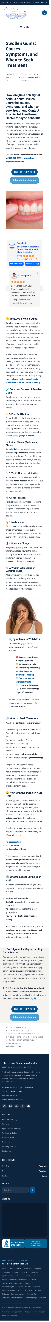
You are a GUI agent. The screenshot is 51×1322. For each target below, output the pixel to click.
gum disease (31, 1031)
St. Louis (38, 1290)
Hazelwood (23, 1279)
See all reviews (16, 264)
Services (5, 1124)
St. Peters (5, 1294)
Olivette (28, 1287)
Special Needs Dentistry (11, 1128)
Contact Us (6, 1151)
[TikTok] (22, 1106)
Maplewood (29, 1283)
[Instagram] (10, 1106)
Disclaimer (6, 1312)
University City (31, 1294)
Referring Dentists (9, 1146)
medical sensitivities (15, 382)
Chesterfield (6, 1272)
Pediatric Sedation (9, 1133)
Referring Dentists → (40, 2)
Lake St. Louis (7, 1283)
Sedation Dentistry (9, 1119)
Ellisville (28, 1276)
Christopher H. (25, 275)
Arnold (11, 1269)
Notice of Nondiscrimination (35, 1312)
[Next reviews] (41, 288)
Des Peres (20, 1276)
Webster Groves (17, 1297)
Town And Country (17, 1294)
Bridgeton (37, 1269)
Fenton (4, 1279)
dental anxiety (33, 382)
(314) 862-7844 (14, 158)
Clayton (15, 1272)
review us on (31, 264)
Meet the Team (8, 1137)
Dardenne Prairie (8, 1276)
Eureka (36, 1276)
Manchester (18, 1283)
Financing (6, 1142)
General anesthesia (17, 849)
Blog (10, 1028)
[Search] (32, 1190)
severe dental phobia (15, 863)
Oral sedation (15, 841)
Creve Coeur (34, 1272)
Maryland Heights (8, 1287)
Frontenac (13, 1279)
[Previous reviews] (8, 288)
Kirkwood (32, 1279)
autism (9, 859)
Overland (36, 1287)
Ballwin (18, 1269)
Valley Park (6, 1297)
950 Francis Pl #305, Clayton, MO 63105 (17, 1087)
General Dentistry (22, 1028)
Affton (4, 1269)
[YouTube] (28, 1106)
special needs (32, 379)
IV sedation (14, 845)
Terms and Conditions (9, 1316)
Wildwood (42, 1297)
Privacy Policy (17, 1312)
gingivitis (11, 449)
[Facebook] (4, 1106)
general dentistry (16, 1031)
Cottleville (24, 1272)
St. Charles (28, 1290)
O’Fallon (20, 1287)
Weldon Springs (31, 1297)
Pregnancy (10, 547)
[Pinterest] (16, 1106)
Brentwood (28, 1269)
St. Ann (19, 1290)
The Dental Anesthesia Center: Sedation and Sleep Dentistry (31, 77)
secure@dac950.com (16, 1099)
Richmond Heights (8, 1290)
